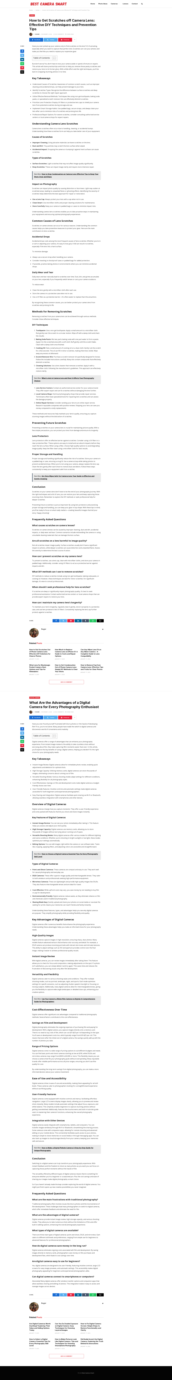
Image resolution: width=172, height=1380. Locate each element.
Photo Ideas (102, 4)
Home (92, 4)
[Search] (142, 4)
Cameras (114, 4)
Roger (37, 34)
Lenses (125, 4)
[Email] (22, 72)
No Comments (59, 34)
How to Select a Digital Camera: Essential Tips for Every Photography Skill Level (39, 1342)
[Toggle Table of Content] (53, 58)
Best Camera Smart (88, 1373)
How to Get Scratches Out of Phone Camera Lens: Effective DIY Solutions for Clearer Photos (39, 653)
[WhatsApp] (22, 63)
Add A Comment (66, 682)
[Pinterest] (22, 67)
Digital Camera (34, 697)
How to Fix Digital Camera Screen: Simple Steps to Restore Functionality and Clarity (91, 1327)
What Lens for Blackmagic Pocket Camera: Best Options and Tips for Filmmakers (39, 668)
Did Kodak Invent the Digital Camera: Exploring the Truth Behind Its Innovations (92, 1341)
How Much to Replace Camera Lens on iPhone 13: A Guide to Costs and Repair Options (66, 653)
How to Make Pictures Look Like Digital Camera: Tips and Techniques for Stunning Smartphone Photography (66, 1342)
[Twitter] (22, 55)
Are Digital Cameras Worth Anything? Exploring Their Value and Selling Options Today (40, 1327)
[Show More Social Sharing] (75, 40)
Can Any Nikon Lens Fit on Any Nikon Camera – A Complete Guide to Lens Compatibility (91, 653)
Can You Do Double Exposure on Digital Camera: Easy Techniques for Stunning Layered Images (66, 1327)
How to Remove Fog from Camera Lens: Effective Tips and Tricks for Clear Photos (92, 667)
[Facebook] (22, 51)
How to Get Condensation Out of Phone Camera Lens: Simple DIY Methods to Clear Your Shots (66, 668)
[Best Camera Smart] (48, 4)
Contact (135, 4)
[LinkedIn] (22, 59)
